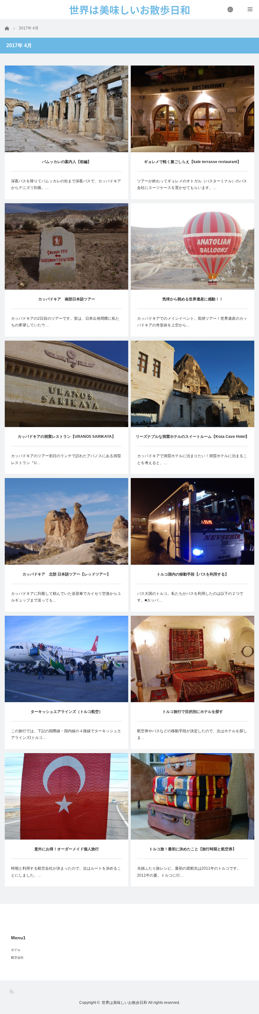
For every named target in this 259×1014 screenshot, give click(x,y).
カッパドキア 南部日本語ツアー (66, 299)
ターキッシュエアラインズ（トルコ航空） (67, 711)
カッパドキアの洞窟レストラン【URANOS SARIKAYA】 (67, 436)
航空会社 (17, 957)
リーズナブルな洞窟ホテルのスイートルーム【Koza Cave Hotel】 (192, 436)
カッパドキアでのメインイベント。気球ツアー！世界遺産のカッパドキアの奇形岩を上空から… (192, 322)
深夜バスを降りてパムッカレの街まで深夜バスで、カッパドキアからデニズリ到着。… (66, 184)
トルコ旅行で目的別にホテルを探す (192, 711)
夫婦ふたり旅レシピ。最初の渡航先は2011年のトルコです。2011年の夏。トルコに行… (189, 872)
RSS (12, 991)
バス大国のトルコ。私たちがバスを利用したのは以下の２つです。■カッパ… (190, 597)
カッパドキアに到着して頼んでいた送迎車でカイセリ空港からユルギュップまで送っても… (66, 597)
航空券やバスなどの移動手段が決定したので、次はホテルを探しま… (192, 734)
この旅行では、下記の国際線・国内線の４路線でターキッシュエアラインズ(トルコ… (66, 734)
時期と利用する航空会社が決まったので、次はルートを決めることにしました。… (66, 872)
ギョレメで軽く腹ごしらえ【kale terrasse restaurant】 (192, 162)
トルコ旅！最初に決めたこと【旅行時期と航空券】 (192, 849)
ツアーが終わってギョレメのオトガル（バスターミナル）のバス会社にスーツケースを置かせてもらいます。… (192, 184)
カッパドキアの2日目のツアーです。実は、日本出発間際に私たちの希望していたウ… (65, 322)
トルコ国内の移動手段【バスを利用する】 (193, 574)
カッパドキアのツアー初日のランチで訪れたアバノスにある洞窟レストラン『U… (66, 459)
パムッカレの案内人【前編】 (66, 162)
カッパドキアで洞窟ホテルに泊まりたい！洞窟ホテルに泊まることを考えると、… (192, 459)
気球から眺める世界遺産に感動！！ (192, 299)
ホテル (16, 950)
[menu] (230, 9)
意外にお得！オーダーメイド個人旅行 (66, 849)
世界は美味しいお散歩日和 (124, 1002)
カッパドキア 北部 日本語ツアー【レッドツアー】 (66, 574)
